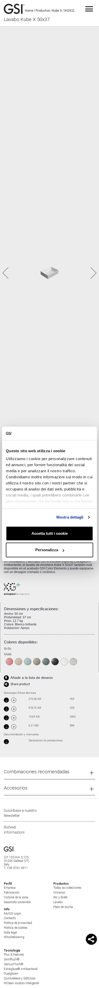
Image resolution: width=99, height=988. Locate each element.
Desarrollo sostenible (17, 902)
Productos (43, 10)
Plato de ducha (63, 907)
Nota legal (10, 932)
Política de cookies (16, 928)
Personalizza (46, 550)
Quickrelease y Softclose (19, 978)
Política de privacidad (18, 923)
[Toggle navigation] (89, 9)
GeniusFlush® (13, 964)
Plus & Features (14, 954)
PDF (72, 699)
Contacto (10, 918)
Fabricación (11, 892)
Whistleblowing (14, 937)
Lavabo (58, 902)
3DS (72, 707)
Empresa (9, 888)
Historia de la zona (16, 897)
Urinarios (59, 892)
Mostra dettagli (70, 517)
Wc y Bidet (60, 897)
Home (29, 10)
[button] (93, 273)
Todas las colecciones (67, 888)
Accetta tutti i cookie (49, 533)
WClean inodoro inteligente (21, 983)
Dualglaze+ (11, 973)
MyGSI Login (12, 913)
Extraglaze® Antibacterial (21, 969)
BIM (72, 725)
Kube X (57, 10)
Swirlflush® (12, 959)
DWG (73, 716)
